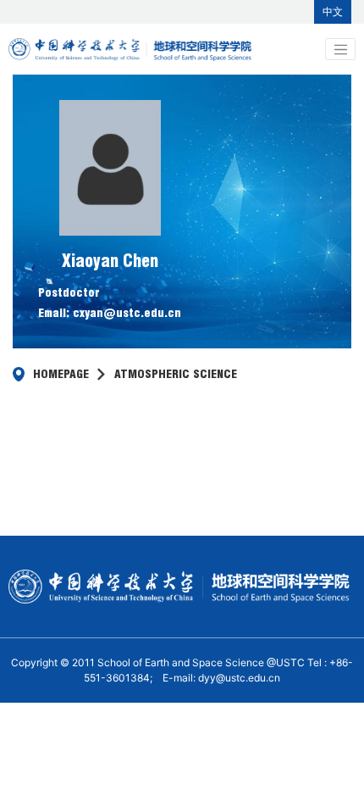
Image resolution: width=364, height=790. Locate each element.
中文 (333, 11)
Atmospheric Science (175, 374)
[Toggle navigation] (340, 49)
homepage (61, 374)
